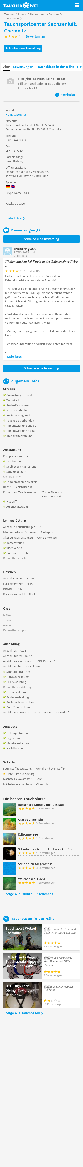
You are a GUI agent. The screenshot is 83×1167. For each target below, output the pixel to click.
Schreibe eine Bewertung (23, 48)
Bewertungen (23, 67)
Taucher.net (20, 5)
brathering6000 (25, 249)
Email (23, 114)
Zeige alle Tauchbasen (22, 1013)
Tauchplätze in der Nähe (55, 67)
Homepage (13, 114)
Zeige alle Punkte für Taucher (28, 894)
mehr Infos (14, 218)
